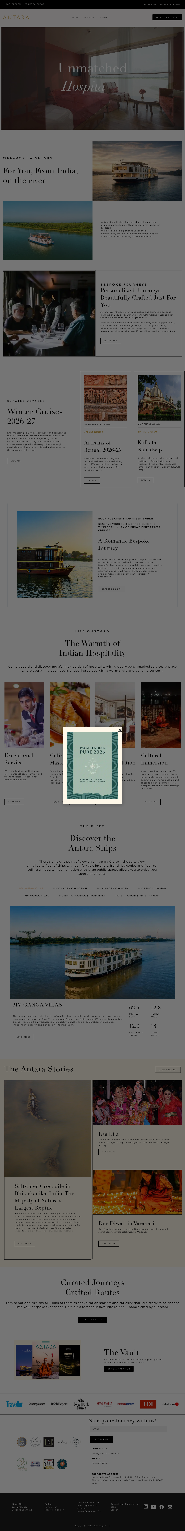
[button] (120, 729)
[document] (92, 765)
